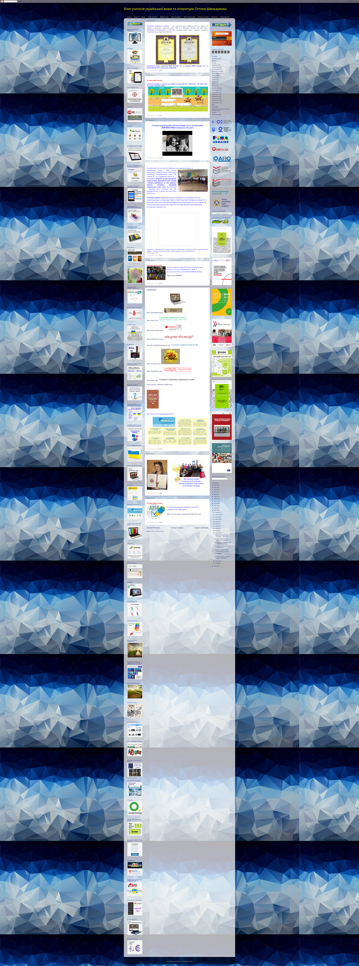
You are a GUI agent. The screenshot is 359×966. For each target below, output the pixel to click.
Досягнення (214, 17)
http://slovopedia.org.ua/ (155, 312)
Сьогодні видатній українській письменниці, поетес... (223, 543)
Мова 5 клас (215, 75)
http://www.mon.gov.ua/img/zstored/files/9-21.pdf (184, 514)
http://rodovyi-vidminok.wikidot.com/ (160, 384)
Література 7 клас (216, 94)
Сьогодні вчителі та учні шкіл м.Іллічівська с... (223, 546)
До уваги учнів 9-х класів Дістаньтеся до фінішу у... (222, 539)
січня (216, 563)
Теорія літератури (152, 17)
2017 (215, 505)
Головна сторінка (177, 528)
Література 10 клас (217, 100)
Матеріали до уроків (203, 17)
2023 (215, 492)
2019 (215, 501)
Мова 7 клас (215, 79)
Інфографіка (215, 106)
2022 (215, 494)
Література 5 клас (216, 90)
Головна (129, 17)
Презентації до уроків (189, 17)
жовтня (217, 517)
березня (217, 533)
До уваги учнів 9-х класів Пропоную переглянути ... (222, 550)
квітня (217, 530)
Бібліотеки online (216, 114)
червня (217, 526)
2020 (215, 499)
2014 (215, 566)
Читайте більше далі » (152, 253)
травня (217, 528)
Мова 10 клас (215, 86)
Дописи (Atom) (159, 531)
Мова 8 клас (215, 81)
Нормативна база (225, 17)
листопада (218, 514)
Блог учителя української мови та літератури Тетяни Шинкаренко (175, 9)
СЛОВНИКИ (151, 290)
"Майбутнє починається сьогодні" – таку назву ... (222, 535)
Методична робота (176, 17)
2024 (215, 489)
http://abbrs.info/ (152, 380)
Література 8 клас (216, 96)
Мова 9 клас (215, 83)
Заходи (143, 17)
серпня (217, 521)
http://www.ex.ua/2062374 (174, 275)
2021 (215, 496)
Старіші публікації (201, 528)
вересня (217, 519)
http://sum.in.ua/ (152, 320)
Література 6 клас (216, 92)
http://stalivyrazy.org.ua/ (155, 339)
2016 (215, 508)
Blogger (190, 961)
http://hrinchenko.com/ (154, 371)
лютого (217, 561)
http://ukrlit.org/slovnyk (155, 330)
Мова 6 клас (215, 77)
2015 (215, 510)
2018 (215, 503)
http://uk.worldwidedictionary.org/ (158, 345)
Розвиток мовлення (217, 88)
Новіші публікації (153, 528)
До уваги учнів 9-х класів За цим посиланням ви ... (222, 557)
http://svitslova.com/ (154, 364)
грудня (217, 512)
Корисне (214, 112)
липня (217, 523)
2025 (215, 487)
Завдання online (164, 17)
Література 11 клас (217, 102)
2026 (215, 485)
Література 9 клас (216, 98)
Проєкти (136, 17)
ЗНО (213, 104)
